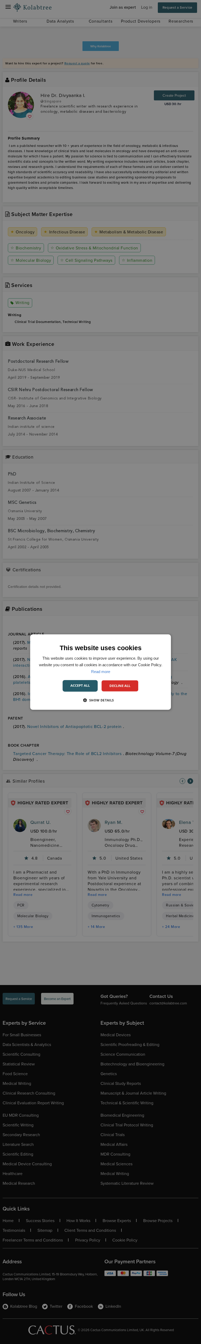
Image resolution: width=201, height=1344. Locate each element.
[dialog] (100, 672)
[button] (100, 700)
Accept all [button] (80, 685)
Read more (100, 671)
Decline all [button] (119, 685)
